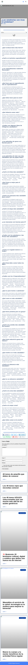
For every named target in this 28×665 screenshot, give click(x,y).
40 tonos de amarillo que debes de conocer (13, 475)
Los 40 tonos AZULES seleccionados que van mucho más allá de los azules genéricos (13, 500)
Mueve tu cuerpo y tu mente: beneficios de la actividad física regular (13, 654)
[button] (23, 2)
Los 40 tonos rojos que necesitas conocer (13, 487)
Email (3, 460)
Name (3, 458)
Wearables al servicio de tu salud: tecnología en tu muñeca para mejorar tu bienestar (14, 605)
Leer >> (4, 479)
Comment (4, 447)
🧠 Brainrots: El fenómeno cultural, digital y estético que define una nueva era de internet (14, 557)
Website (3, 462)
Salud (4, 23)
